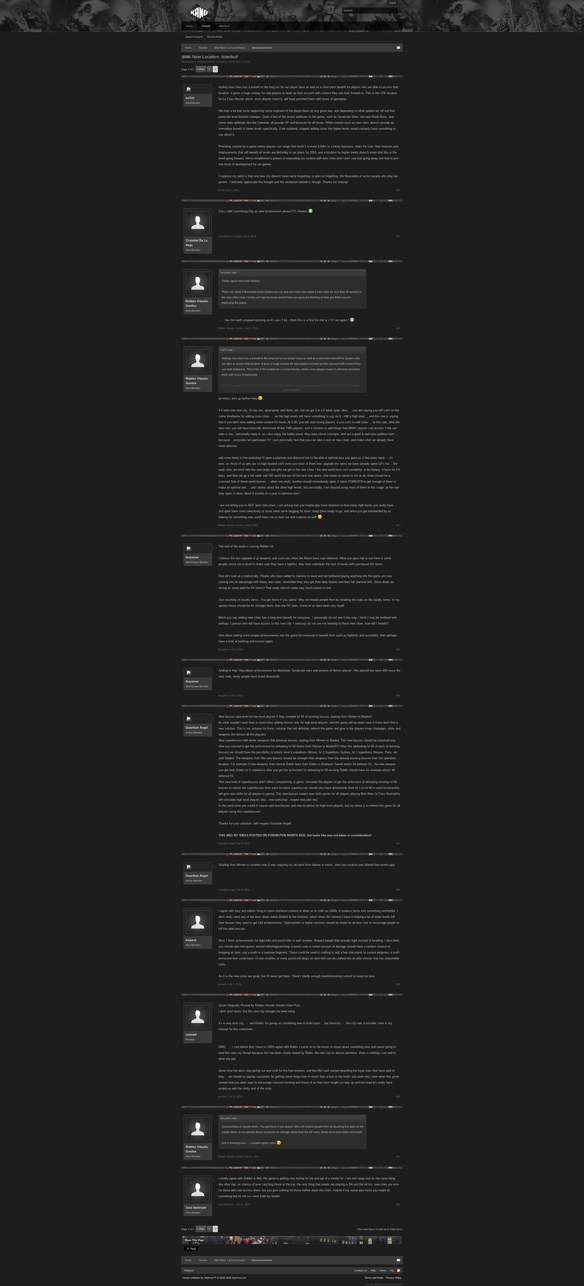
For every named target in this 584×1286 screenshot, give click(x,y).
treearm (191, 940)
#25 (398, 649)
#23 (398, 328)
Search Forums (194, 36)
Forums (206, 26)
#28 (398, 889)
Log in (392, 2)
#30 (398, 1096)
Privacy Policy (394, 1277)
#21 (398, 190)
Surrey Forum (395, 1284)
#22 (398, 236)
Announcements (206, 61)
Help (373, 1270)
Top (392, 1270)
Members (224, 26)
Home (189, 26)
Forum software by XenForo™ (214, 1277)
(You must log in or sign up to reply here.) (380, 1229)
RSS (398, 1270)
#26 (398, 695)
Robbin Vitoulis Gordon (197, 303)
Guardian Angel (197, 727)
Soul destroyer (196, 1207)
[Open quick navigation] (398, 48)
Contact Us (361, 1270)
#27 (398, 843)
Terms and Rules (374, 1277)
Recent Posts (214, 36)
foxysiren (192, 557)
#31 (398, 1156)
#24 (398, 525)
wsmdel (191, 1034)
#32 (398, 1204)
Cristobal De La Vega (196, 243)
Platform (188, 1270)
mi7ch (231, 61)
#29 (398, 984)
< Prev (200, 69)
